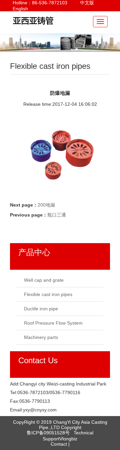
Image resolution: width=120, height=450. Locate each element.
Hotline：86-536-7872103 (40, 2)
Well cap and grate (44, 280)
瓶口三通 (56, 215)
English (20, 8)
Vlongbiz (68, 438)
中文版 (87, 2)
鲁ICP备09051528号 (49, 432)
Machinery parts (41, 337)
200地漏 (46, 205)
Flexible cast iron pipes (48, 294)
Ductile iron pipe (41, 308)
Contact (59, 444)
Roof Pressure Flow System (53, 323)
